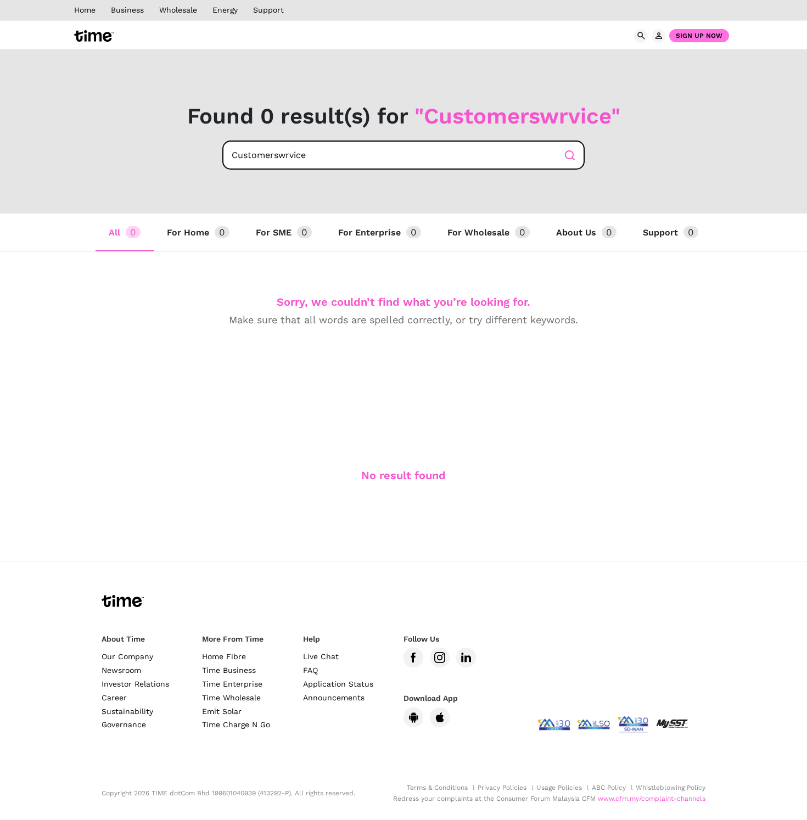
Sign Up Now (699, 36)
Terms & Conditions (437, 787)
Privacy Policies (502, 787)
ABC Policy (609, 787)
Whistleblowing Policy (670, 787)
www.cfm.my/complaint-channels (651, 798)
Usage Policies (559, 787)
